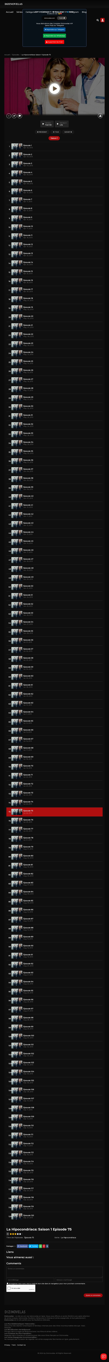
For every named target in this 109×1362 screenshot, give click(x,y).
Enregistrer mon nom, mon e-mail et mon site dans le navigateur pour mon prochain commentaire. (47, 1284)
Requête (59, 12)
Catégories (31, 12)
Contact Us (21, 1345)
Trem (13, 1345)
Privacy (7, 1345)
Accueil (9, 12)
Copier (61, 18)
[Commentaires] (19, 115)
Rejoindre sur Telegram (55, 29)
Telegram (74, 12)
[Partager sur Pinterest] (43, 1246)
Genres (45, 12)
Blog (84, 12)
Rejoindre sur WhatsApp (55, 36)
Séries (19, 12)
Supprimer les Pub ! (55, 42)
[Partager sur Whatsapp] (40, 1246)
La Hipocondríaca (68, 1238)
